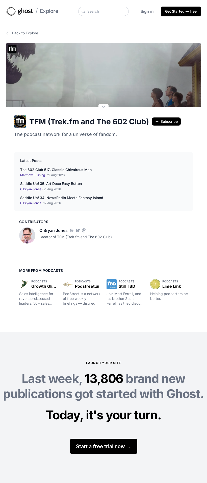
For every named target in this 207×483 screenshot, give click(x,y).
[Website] (72, 230)
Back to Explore (25, 33)
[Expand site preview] (103, 107)
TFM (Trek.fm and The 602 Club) (89, 121)
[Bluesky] (78, 230)
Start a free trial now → (103, 446)
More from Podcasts (41, 270)
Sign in (147, 11)
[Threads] (84, 230)
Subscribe (169, 121)
